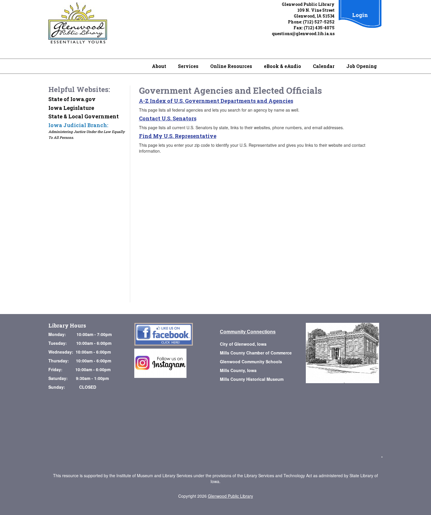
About (159, 66)
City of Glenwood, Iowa (243, 344)
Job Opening (361, 66)
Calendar (324, 66)
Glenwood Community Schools (251, 361)
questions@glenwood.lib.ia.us (303, 33)
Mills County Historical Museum (252, 379)
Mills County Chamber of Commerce (256, 353)
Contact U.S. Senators (167, 118)
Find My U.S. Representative (177, 135)
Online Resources (231, 66)
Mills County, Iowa (238, 370)
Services (188, 66)
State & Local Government (83, 116)
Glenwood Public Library (230, 496)
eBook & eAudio (282, 66)
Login (360, 15)
